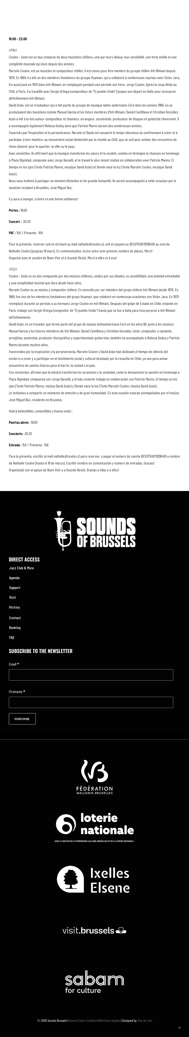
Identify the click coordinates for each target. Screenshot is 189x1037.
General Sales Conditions (83, 1020)
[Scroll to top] (179, 1026)
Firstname (17, 692)
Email (14, 664)
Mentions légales (110, 1020)
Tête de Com (144, 1020)
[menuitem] (94, 568)
